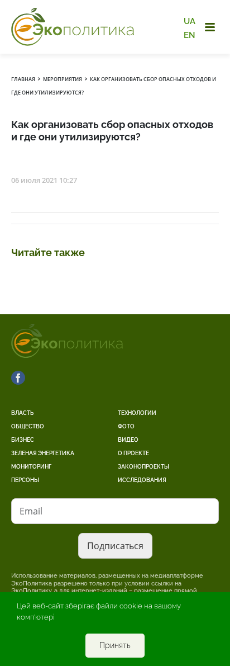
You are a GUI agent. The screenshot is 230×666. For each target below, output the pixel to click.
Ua (189, 21)
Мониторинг (31, 467)
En (189, 35)
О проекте (133, 453)
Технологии (137, 413)
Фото (126, 426)
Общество (27, 426)
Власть (22, 413)
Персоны (25, 480)
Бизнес (22, 440)
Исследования (142, 480)
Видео (128, 440)
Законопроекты (143, 467)
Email (31, 511)
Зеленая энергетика (42, 453)
